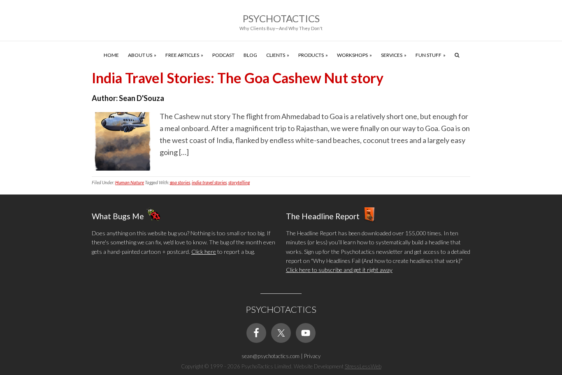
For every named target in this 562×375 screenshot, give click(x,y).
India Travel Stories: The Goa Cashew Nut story (237, 77)
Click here (203, 251)
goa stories (180, 182)
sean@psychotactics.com (271, 356)
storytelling (239, 182)
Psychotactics (281, 18)
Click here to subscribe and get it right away (339, 269)
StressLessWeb (363, 366)
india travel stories (209, 182)
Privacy (312, 356)
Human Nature (129, 182)
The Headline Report (323, 215)
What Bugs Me (118, 215)
